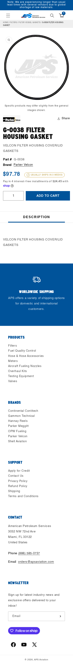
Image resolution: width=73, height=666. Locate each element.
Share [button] (66, 118)
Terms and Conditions (23, 496)
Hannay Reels (18, 421)
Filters (13, 22)
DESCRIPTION (36, 217)
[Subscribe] (60, 616)
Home (5, 22)
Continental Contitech (23, 411)
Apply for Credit (19, 470)
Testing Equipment (21, 376)
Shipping (14, 491)
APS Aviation (41, 660)
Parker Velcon (23, 164)
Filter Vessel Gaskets (30, 22)
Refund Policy (17, 486)
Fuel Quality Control (22, 350)
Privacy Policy (17, 481)
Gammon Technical (21, 416)
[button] (8, 15)
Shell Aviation (17, 441)
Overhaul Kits (17, 371)
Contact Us (16, 476)
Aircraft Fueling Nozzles (24, 366)
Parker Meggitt (18, 426)
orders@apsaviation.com (36, 561)
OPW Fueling (17, 431)
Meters (13, 361)
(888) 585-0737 (29, 553)
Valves (12, 381)
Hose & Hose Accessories (26, 356)
